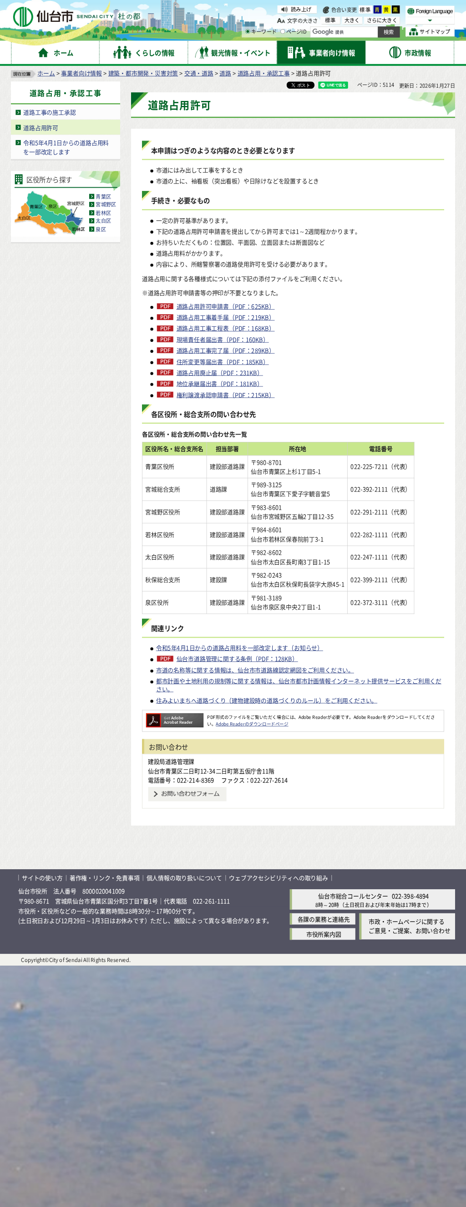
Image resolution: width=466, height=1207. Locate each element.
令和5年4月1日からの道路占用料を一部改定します (66, 147)
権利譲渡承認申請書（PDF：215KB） (225, 395)
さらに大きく (382, 20)
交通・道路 (198, 73)
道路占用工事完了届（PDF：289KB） (225, 350)
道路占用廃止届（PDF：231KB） (220, 372)
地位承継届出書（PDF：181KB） (220, 384)
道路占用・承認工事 (264, 73)
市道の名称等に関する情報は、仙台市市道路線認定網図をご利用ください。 (255, 670)
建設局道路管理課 (171, 761)
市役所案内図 (323, 934)
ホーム (46, 73)
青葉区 (103, 196)
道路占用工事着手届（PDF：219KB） (225, 317)
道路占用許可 (40, 127)
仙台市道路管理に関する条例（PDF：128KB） (237, 659)
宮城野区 (106, 204)
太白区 (103, 221)
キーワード (264, 31)
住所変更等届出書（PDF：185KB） (223, 361)
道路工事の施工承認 (49, 112)
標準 (365, 9)
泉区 (101, 229)
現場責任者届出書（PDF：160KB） (223, 339)
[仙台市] (76, 17)
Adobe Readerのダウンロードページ (252, 724)
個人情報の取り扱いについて (184, 877)
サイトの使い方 (42, 877)
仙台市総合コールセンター (353, 895)
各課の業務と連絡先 (324, 919)
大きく (352, 20)
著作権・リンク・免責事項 (105, 877)
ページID (296, 31)
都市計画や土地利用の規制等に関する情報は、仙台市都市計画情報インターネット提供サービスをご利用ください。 (298, 684)
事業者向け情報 (81, 73)
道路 (225, 73)
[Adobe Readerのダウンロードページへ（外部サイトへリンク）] (174, 717)
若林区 (103, 212)
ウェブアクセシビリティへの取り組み (278, 877)
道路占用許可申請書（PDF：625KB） (225, 306)
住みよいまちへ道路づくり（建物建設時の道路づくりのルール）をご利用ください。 (266, 700)
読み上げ (301, 9)
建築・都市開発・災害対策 (143, 73)
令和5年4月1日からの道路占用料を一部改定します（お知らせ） (239, 647)
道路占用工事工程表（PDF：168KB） (225, 328)
